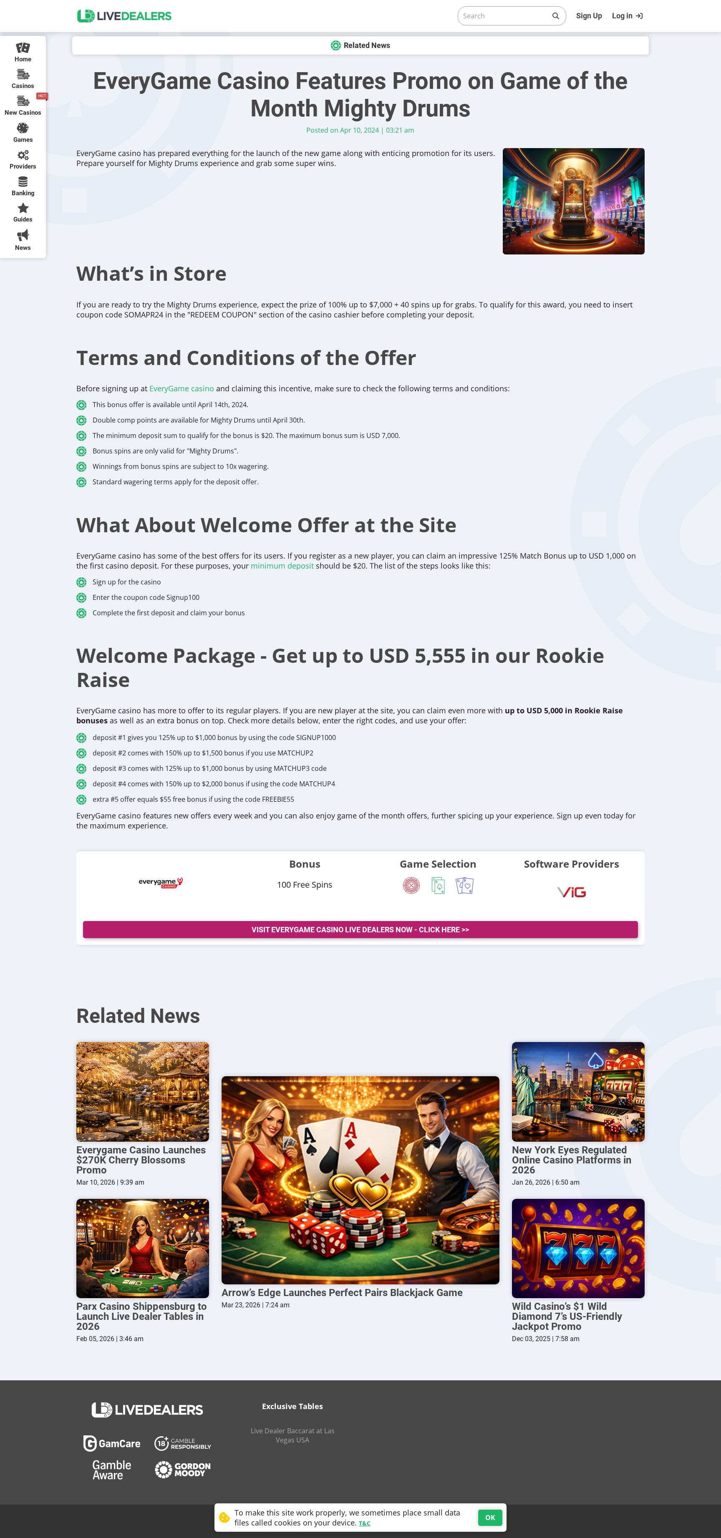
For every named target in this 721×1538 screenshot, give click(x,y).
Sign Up (589, 15)
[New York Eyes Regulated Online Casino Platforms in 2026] (578, 1092)
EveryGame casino (181, 388)
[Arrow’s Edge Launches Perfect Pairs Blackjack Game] (360, 1180)
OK (490, 1517)
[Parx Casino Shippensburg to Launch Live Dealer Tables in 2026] (142, 1249)
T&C (365, 1523)
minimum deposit (282, 566)
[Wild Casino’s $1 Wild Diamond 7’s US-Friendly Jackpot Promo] (578, 1249)
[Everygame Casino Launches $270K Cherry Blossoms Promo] (142, 1092)
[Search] (556, 16)
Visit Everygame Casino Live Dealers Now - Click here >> (360, 929)
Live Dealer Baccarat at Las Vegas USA (293, 1435)
